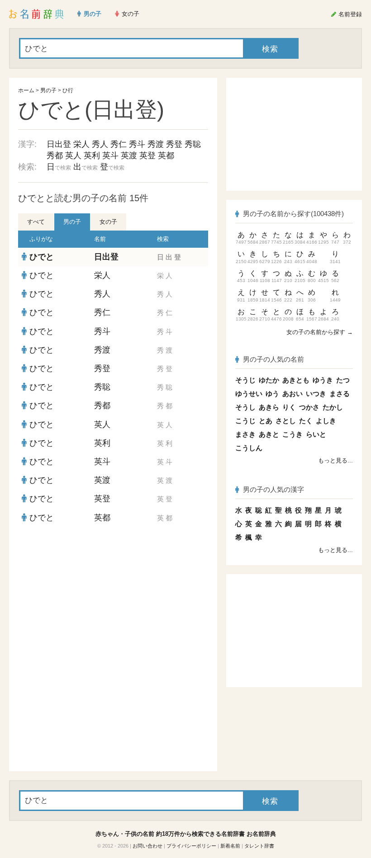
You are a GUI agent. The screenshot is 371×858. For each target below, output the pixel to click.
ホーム (26, 90)
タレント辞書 (259, 846)
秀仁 (118, 144)
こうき (292, 434)
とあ (265, 420)
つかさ (309, 407)
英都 (166, 155)
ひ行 (67, 90)
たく (306, 420)
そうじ (245, 380)
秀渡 (155, 144)
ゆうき (323, 380)
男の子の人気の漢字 (273, 489)
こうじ (245, 420)
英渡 (129, 155)
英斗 (110, 155)
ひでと (41, 256)
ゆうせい (248, 393)
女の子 (108, 221)
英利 (92, 155)
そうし (245, 407)
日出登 (59, 144)
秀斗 (137, 144)
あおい (292, 393)
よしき (326, 420)
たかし (333, 407)
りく (289, 407)
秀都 (55, 155)
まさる (339, 393)
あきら (269, 407)
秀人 (100, 144)
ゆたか (269, 380)
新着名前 (230, 846)
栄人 (81, 144)
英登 (147, 155)
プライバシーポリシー (191, 846)
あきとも (295, 380)
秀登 (174, 144)
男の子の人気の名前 (273, 359)
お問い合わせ (147, 846)
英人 (73, 155)
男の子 (48, 90)
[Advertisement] (113, 592)
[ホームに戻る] (36, 14)
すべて (36, 221)
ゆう (272, 393)
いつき (316, 393)
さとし (286, 420)
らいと (316, 434)
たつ (343, 380)
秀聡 (193, 144)
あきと (269, 434)
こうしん (248, 448)
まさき (245, 434)
